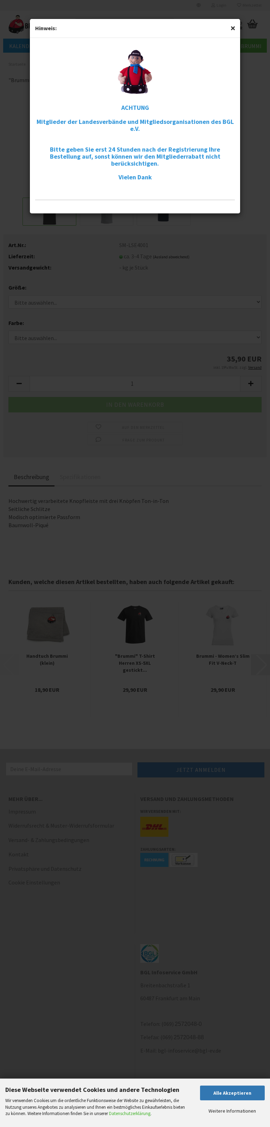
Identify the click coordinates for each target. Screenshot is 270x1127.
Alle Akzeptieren (232, 1093)
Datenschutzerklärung (129, 1113)
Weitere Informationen (232, 1111)
